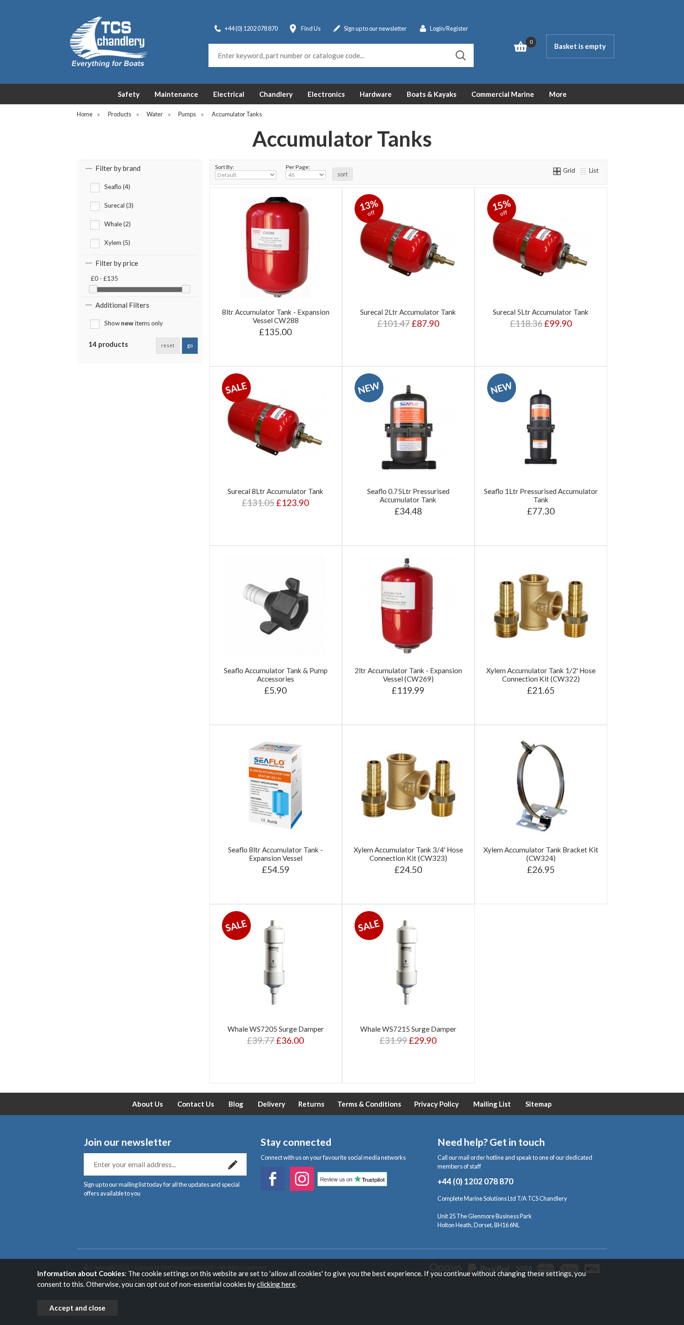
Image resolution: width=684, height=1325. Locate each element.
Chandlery (276, 94)
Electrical (228, 94)
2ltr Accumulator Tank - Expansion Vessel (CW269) (408, 674)
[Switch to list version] (583, 170)
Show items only (133, 323)
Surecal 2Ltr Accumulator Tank (408, 312)
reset (167, 345)
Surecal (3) (119, 205)
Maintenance (176, 94)
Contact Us (195, 1104)
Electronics (326, 94)
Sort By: (224, 166)
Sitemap (538, 1104)
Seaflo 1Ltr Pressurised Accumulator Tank (541, 495)
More (558, 94)
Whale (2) (117, 224)
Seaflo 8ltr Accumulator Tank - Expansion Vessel (275, 853)
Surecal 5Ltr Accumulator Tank (541, 312)
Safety (129, 94)
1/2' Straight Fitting (244, 712)
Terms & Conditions (369, 1104)
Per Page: (298, 166)
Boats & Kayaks (431, 94)
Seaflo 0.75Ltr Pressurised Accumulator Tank (408, 495)
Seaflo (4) (117, 186)
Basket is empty (580, 46)
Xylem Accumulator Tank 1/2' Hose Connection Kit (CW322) (541, 674)
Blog (235, 1104)
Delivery (271, 1104)
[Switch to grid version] (557, 170)
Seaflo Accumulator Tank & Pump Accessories (276, 674)
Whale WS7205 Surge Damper (276, 1029)
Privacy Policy (436, 1104)
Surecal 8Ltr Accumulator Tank (275, 491)
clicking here (276, 1284)
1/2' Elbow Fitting (305, 712)
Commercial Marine (502, 94)
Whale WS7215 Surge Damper (408, 1029)
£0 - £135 (104, 278)
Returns (311, 1104)
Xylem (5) (117, 242)
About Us (147, 1104)
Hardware (376, 94)
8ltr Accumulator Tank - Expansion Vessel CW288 (275, 316)
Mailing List (492, 1104)
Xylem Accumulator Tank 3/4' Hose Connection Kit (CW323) (408, 853)
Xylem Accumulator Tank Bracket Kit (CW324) (540, 853)
